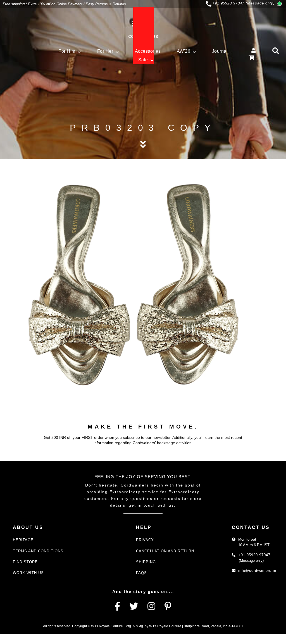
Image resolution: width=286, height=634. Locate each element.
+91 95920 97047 (254, 555)
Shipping (146, 562)
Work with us (28, 573)
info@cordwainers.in (257, 570)
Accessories (148, 51)
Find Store (25, 562)
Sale (143, 59)
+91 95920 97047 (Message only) (243, 3)
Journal (220, 51)
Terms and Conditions (38, 551)
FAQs (141, 573)
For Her (105, 51)
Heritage (23, 540)
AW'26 (183, 51)
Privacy (145, 540)
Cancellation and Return (165, 551)
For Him (66, 51)
